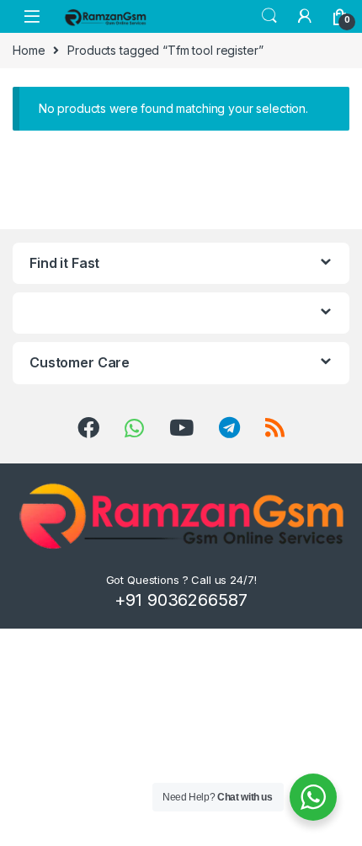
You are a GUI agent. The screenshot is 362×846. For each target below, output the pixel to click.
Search (269, 16)
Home (29, 50)
